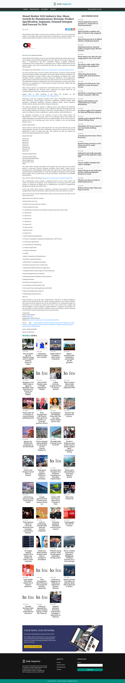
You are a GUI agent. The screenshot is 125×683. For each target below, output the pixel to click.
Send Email (29, 316)
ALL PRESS (44, 9)
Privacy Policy (61, 664)
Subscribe (90, 669)
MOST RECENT (34, 9)
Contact (59, 669)
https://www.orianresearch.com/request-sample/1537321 (57, 70)
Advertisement (61, 667)
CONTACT (53, 9)
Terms (59, 662)
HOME (25, 9)
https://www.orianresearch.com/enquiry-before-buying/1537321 (40, 96)
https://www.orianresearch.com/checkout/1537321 (57, 178)
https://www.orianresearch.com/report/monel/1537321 (43, 320)
